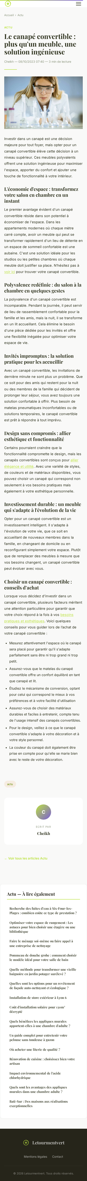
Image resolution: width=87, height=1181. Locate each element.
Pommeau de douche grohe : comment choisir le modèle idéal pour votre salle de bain (43, 957)
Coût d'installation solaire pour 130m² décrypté (37, 1009)
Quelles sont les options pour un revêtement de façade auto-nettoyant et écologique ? (42, 985)
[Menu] (78, 3)
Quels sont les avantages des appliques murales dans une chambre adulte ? (38, 1089)
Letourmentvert (48, 1142)
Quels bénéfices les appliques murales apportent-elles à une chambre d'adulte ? (40, 1023)
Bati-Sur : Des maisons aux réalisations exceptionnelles (39, 1103)
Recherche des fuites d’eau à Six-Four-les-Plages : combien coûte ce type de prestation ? (43, 910)
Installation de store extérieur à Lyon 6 (38, 997)
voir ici (9, 272)
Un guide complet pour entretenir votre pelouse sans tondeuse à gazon (38, 1037)
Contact (57, 1156)
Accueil (9, 15)
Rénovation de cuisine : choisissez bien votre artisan (42, 1061)
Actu (20, 15)
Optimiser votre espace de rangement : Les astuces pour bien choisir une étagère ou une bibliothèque (42, 927)
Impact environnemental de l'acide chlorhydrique (35, 1075)
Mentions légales (35, 1156)
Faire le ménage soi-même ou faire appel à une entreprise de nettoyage (41, 943)
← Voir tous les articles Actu (25, 858)
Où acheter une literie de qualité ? (35, 1049)
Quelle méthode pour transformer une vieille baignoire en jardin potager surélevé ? (43, 971)
